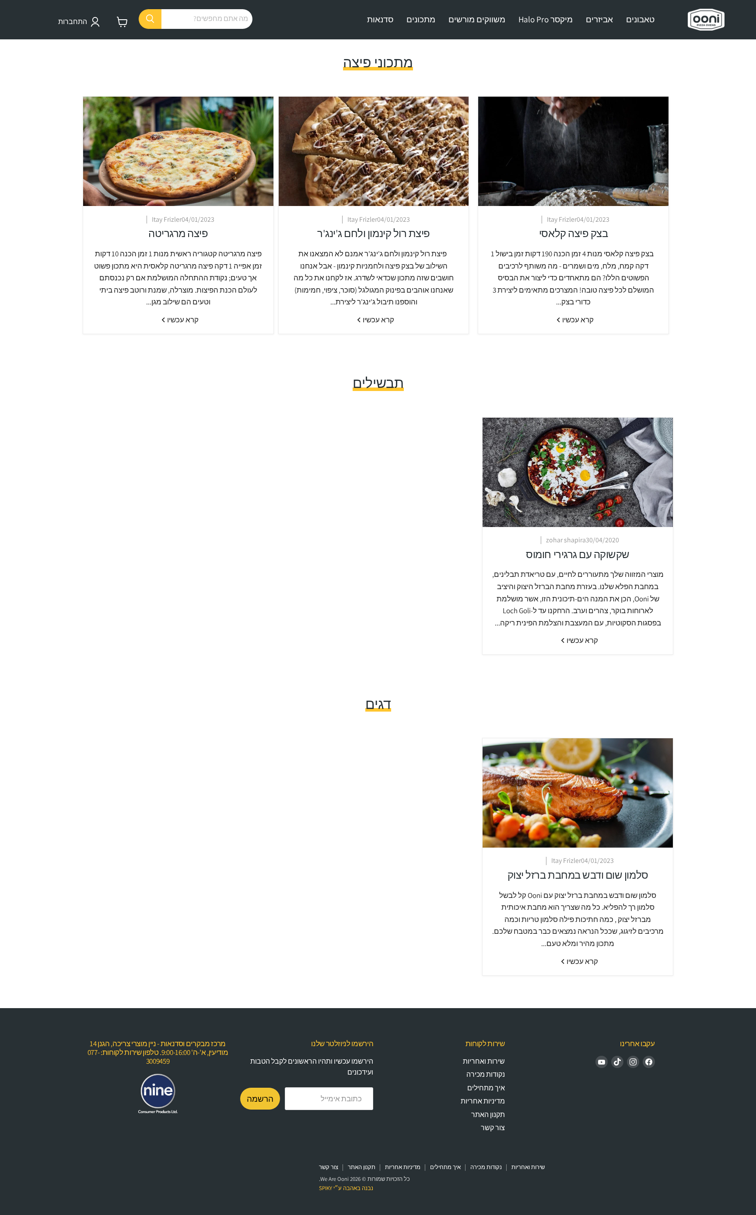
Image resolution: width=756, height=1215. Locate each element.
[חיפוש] (150, 19)
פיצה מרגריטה (178, 233)
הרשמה (260, 1098)
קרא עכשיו (577, 320)
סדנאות (380, 19)
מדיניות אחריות (483, 1101)
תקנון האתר (488, 1114)
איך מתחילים (486, 1088)
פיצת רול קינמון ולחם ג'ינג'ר (373, 233)
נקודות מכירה (485, 1074)
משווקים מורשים (476, 19)
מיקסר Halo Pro (545, 19)
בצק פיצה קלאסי (573, 233)
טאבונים (640, 19)
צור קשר (493, 1127)
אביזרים (599, 19)
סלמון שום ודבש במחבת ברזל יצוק (578, 875)
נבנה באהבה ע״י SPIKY (346, 1188)
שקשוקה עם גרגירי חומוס (578, 554)
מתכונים (420, 19)
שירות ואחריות (484, 1061)
